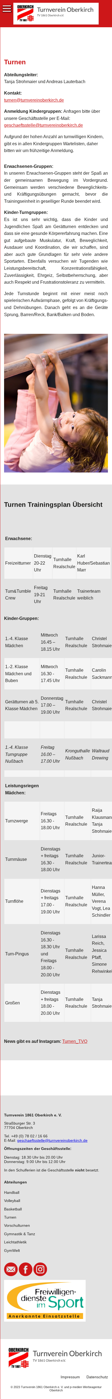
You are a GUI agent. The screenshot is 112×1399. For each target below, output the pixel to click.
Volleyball (12, 1200)
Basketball (13, 1209)
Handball (11, 1192)
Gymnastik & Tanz (19, 1234)
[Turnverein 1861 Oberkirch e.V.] (55, 14)
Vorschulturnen (17, 1225)
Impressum (70, 1377)
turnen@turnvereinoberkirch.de (34, 100)
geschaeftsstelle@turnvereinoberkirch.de (43, 125)
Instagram (40, 1269)
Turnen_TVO (74, 1041)
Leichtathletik (15, 1242)
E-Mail (11, 1269)
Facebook (25, 1269)
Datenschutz (97, 1377)
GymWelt (12, 1250)
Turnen (10, 1217)
